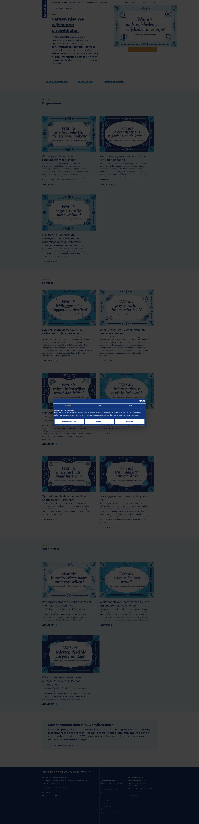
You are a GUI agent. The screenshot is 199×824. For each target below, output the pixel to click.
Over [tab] (130, 405)
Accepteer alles (129, 421)
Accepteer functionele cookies (69, 421)
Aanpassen (98, 421)
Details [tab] (99, 405)
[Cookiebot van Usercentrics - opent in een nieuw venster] (136, 401)
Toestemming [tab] (68, 405)
